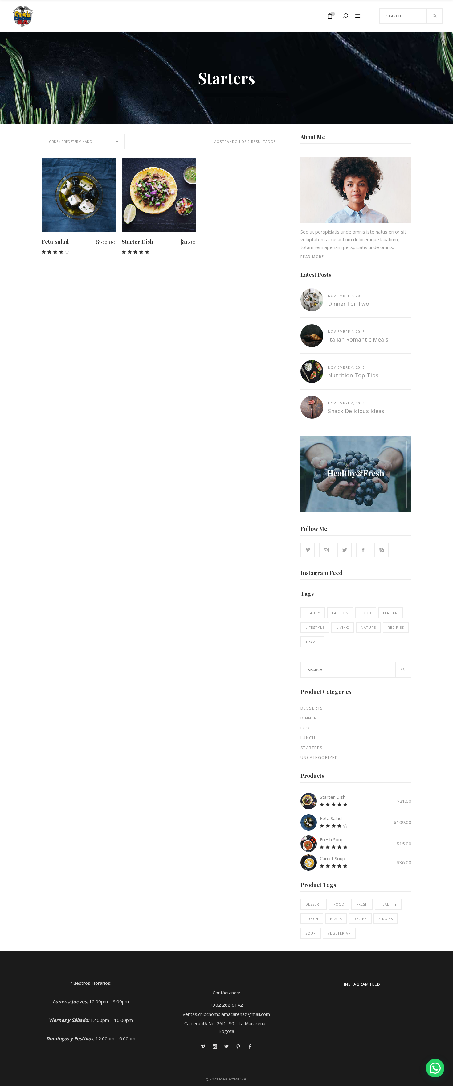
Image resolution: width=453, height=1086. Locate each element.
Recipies (396, 627)
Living (342, 627)
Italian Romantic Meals (358, 339)
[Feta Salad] (308, 822)
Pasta (336, 918)
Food (365, 613)
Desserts (311, 708)
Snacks (385, 918)
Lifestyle (314, 627)
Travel (312, 642)
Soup (310, 933)
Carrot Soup (332, 858)
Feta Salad (55, 241)
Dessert (313, 904)
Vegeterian (339, 933)
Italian (390, 613)
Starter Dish (137, 241)
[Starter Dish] (308, 801)
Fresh (362, 904)
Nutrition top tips (353, 375)
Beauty (312, 613)
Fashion (340, 613)
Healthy (388, 904)
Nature (368, 627)
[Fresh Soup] (308, 843)
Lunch (308, 737)
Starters (311, 747)
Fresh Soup (332, 839)
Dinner (308, 718)
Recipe (360, 918)
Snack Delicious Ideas (356, 411)
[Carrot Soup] (308, 862)
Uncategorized (319, 757)
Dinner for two (348, 303)
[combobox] (83, 141)
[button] (435, 1068)
